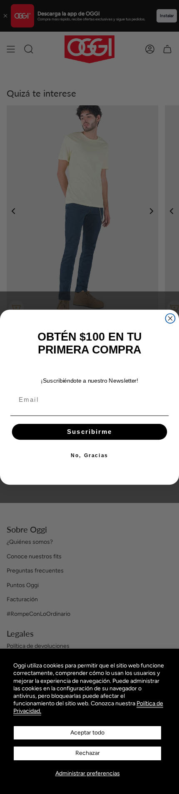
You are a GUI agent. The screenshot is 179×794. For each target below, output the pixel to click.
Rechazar (87, 753)
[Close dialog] (170, 318)
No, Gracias (89, 455)
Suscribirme (89, 431)
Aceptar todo (87, 732)
